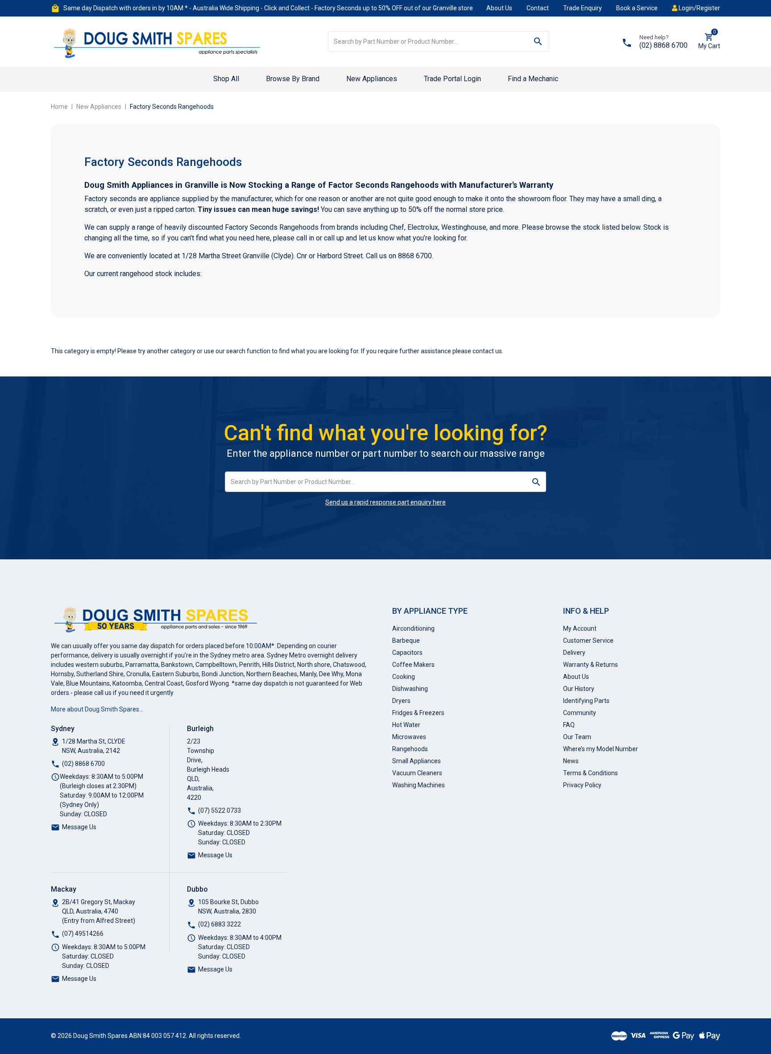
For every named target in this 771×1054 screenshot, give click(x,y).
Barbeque (406, 640)
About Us (499, 8)
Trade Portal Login (452, 78)
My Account (580, 628)
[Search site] (538, 41)
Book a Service (637, 8)
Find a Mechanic (533, 78)
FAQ (569, 724)
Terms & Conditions (590, 773)
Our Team (577, 736)
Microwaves (409, 736)
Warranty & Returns (590, 664)
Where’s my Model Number (600, 748)
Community (579, 712)
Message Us (79, 827)
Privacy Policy (582, 785)
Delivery (574, 652)
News (571, 761)
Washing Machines (418, 785)
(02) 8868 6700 (663, 45)
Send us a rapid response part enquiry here (385, 502)
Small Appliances (416, 761)
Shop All (226, 78)
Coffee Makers (413, 664)
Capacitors (407, 652)
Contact (537, 8)
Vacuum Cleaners (417, 773)
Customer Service (588, 640)
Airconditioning (413, 628)
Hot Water (406, 724)
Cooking (403, 676)
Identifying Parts (586, 700)
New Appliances (371, 78)
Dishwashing (410, 688)
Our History (578, 688)
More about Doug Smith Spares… (97, 709)
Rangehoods (410, 748)
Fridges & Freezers (418, 712)
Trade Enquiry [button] (582, 8)
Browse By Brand (292, 78)
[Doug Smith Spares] (158, 41)
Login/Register (698, 8)
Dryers (401, 700)
